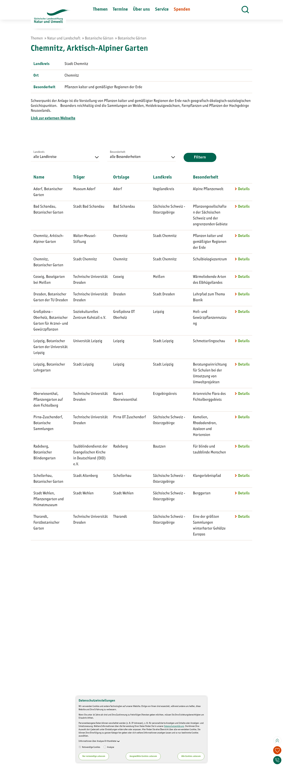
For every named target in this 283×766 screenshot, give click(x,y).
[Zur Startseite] (48, 19)
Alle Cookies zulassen (191, 756)
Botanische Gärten (99, 38)
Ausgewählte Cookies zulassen (143, 756)
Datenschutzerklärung (174, 726)
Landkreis (39, 152)
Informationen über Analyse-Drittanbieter (98, 741)
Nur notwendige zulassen (93, 756)
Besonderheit (117, 152)
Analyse (110, 747)
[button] (245, 10)
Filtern (200, 157)
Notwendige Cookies (91, 747)
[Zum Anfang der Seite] (277, 740)
